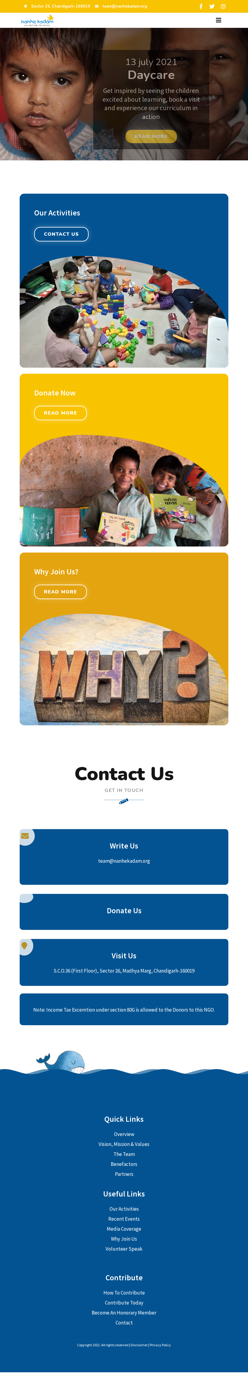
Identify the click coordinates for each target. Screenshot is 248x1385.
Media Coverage (124, 1229)
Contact (124, 1322)
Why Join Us (124, 1239)
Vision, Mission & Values (124, 1144)
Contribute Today (124, 1302)
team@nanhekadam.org (125, 6)
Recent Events (124, 1219)
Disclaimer (139, 1345)
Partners (124, 1174)
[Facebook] (201, 6)
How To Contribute (124, 1292)
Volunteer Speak (124, 1249)
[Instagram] (223, 6)
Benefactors (124, 1164)
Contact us (61, 234)
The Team (124, 1154)
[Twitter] (212, 6)
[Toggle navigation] (218, 20)
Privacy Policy (160, 1345)
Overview (124, 1134)
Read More (60, 413)
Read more (151, 136)
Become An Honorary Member (124, 1312)
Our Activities (124, 1209)
